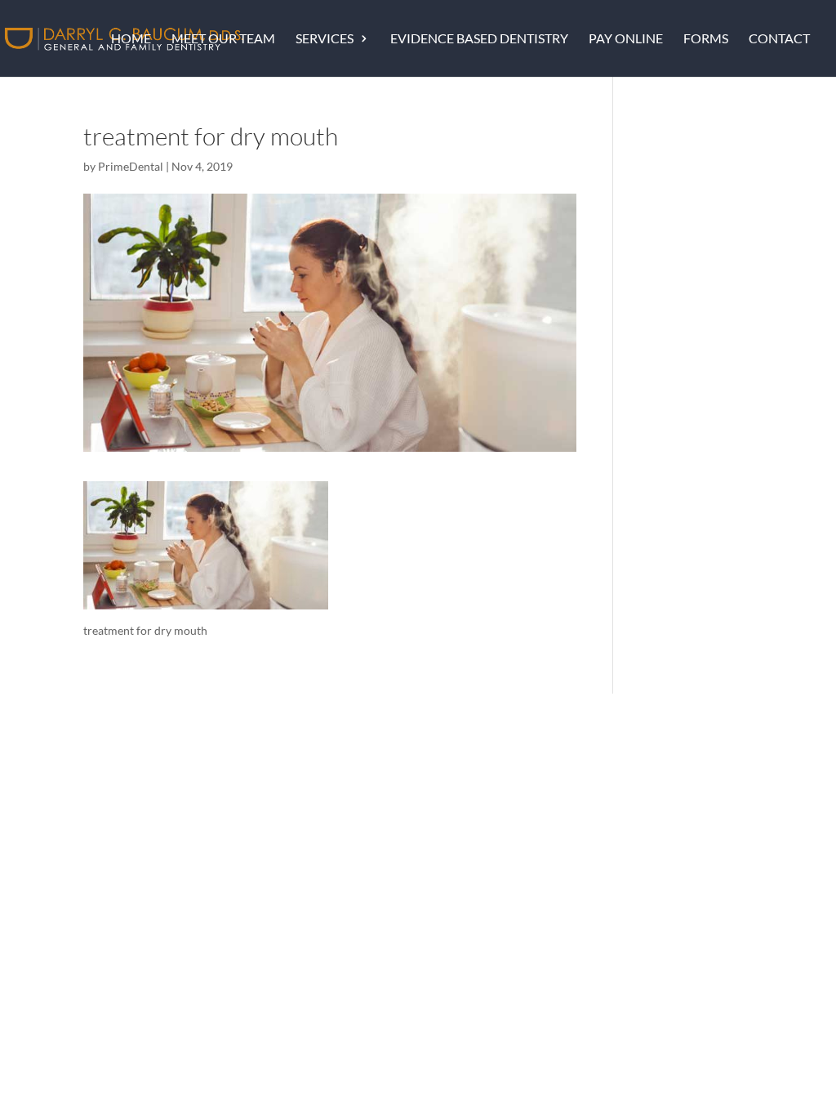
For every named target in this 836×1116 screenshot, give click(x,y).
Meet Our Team (223, 39)
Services (325, 39)
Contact (779, 39)
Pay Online (626, 39)
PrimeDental (130, 166)
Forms (705, 39)
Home (131, 39)
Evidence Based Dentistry (479, 39)
